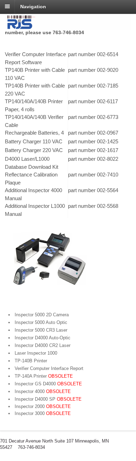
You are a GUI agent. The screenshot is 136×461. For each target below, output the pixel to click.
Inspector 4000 (43, 391)
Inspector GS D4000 (48, 383)
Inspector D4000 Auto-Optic (42, 337)
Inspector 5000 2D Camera (42, 314)
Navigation (33, 6)
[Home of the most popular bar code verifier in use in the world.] (68, 26)
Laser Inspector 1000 (36, 353)
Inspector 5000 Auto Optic (41, 322)
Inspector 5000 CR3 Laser (41, 330)
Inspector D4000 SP (48, 399)
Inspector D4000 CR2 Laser (42, 345)
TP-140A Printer (44, 376)
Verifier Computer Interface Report (49, 368)
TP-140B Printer (31, 360)
